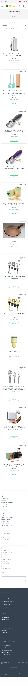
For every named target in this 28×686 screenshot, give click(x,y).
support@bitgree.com (9, 598)
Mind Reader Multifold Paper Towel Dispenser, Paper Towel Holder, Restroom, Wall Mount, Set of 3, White (14, 427)
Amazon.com (7, 537)
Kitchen (5, 504)
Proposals (4, 632)
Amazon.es (6, 539)
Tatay (5, 561)
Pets (4, 515)
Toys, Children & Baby (7, 517)
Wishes (4, 630)
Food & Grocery (6, 523)
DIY (4, 513)
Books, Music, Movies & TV (8, 525)
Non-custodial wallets (7, 634)
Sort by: (14, 22)
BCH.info (4, 647)
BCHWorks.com (5, 652)
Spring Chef (7, 554)
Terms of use (5, 619)
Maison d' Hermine (8, 548)
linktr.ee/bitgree (8, 604)
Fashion (4, 500)
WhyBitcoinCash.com (7, 650)
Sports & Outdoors (6, 519)
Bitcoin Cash (4, 674)
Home (4, 14)
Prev (5, 483)
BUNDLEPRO (6, 565)
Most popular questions (7, 628)
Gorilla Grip (6, 568)
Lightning (5, 511)
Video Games (5, 498)
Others (3, 528)
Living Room (6, 508)
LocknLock (6, 557)
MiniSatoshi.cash (6, 654)
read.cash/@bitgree (9, 601)
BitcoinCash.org (6, 645)
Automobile (5, 527)
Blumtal (6, 550)
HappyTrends (7, 559)
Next (23, 483)
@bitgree (6, 596)
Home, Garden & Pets (19, 14)
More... (3, 637)
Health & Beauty (6, 521)
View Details (14, 63)
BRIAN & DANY (7, 552)
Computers (4, 494)
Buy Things (10, 14)
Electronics (4, 496)
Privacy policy (5, 617)
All (2, 493)
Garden (5, 510)
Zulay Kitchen (7, 563)
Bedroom (5, 506)
